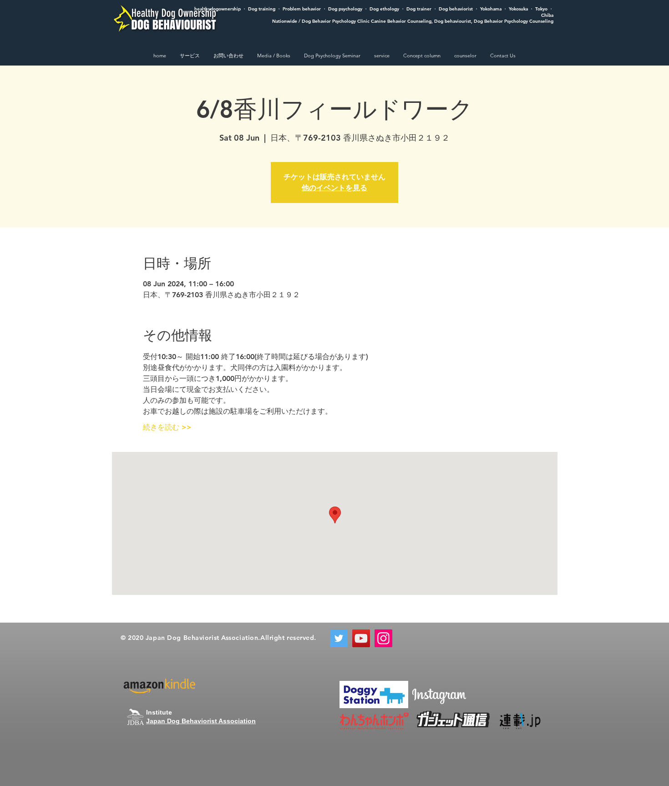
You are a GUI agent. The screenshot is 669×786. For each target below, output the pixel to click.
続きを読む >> (167, 427)
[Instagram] (383, 638)
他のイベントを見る (334, 188)
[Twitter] (339, 638)
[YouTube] (361, 638)
